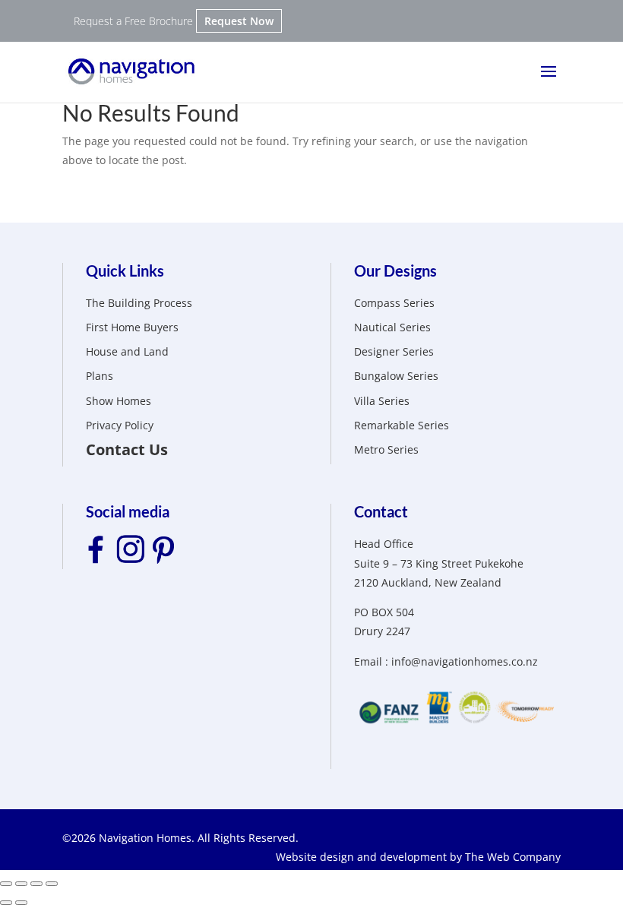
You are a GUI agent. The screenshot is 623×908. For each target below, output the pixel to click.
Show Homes (118, 401)
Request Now (239, 21)
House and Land (127, 351)
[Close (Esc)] (6, 883)
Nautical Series (392, 327)
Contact (381, 511)
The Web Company (513, 856)
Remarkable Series (401, 425)
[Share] (21, 883)
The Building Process (139, 303)
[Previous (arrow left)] (6, 902)
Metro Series (386, 449)
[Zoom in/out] (52, 883)
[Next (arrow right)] (21, 902)
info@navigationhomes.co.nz (464, 661)
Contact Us (127, 449)
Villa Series (382, 401)
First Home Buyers (132, 327)
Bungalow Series (396, 376)
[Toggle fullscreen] (36, 883)
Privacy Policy (119, 425)
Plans (99, 376)
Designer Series (394, 351)
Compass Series (394, 303)
